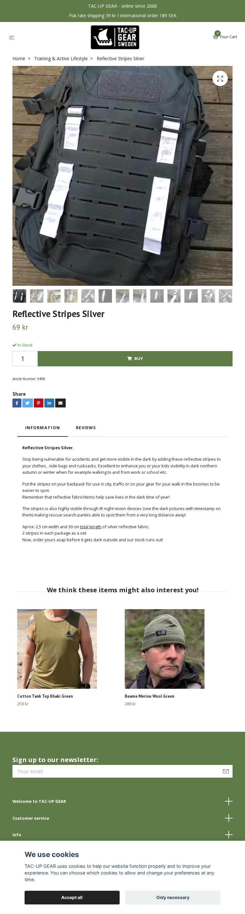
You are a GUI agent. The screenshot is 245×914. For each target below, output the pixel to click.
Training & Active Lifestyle (61, 58)
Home (18, 58)
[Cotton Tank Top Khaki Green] (68, 649)
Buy (138, 358)
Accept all (72, 897)
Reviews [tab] (86, 427)
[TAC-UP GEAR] (115, 37)
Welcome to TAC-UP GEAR (39, 801)
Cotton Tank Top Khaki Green (45, 696)
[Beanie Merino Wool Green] (176, 649)
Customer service (30, 818)
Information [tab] (42, 427)
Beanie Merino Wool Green (149, 696)
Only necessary (172, 897)
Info (16, 835)
